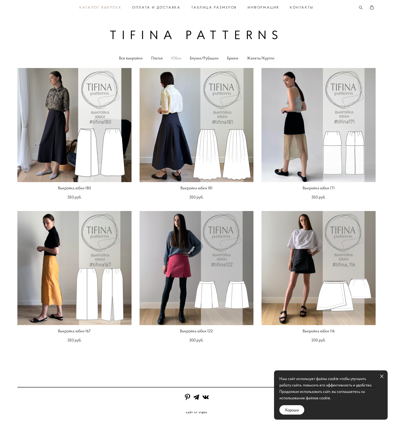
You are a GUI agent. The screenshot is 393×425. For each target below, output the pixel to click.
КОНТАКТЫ (302, 7)
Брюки (232, 58)
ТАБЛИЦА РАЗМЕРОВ (214, 7)
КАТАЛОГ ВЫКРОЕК (100, 7)
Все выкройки (130, 58)
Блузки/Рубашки (204, 58)
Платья (157, 58)
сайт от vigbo (196, 412)
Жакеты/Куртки (260, 58)
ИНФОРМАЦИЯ (263, 7)
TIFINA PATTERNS (197, 35)
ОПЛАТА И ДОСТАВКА (156, 7)
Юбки (176, 58)
